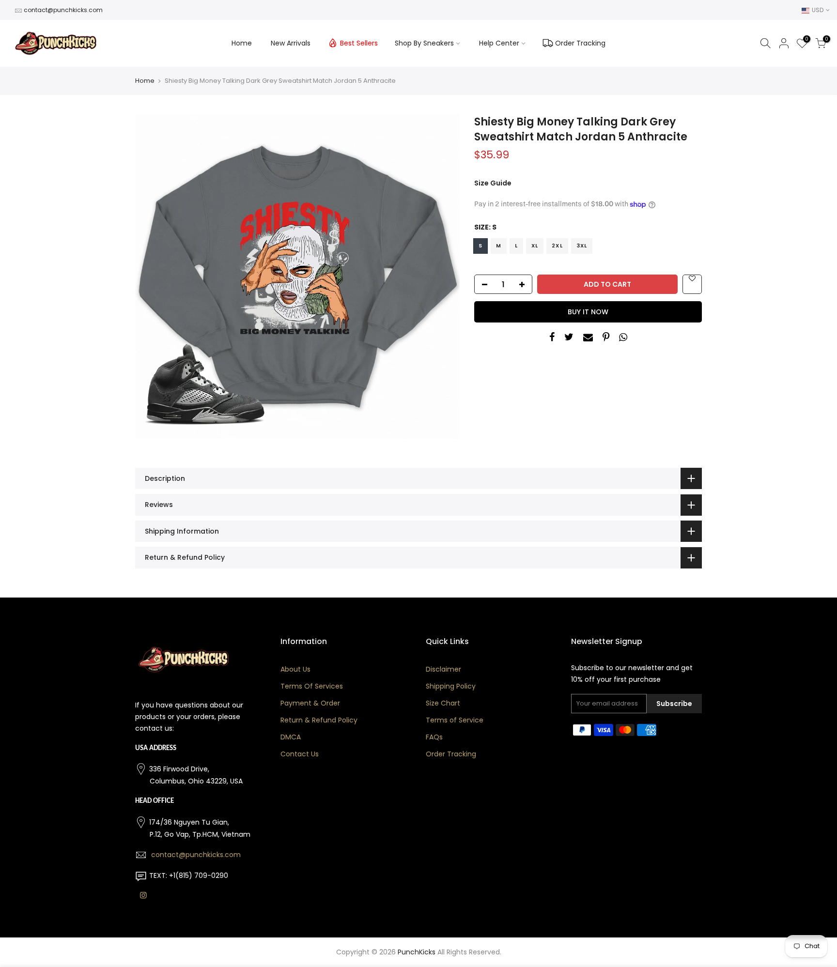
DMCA (290, 737)
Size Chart (443, 703)
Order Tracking (580, 43)
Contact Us (299, 754)
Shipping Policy (451, 686)
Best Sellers (359, 43)
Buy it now (588, 312)
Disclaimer (443, 669)
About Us (295, 669)
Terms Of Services (311, 686)
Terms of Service (454, 720)
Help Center (499, 43)
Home (242, 43)
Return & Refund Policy (318, 720)
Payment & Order (310, 703)
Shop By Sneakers (424, 43)
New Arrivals (290, 43)
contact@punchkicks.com (63, 10)
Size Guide (493, 183)
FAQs (434, 737)
